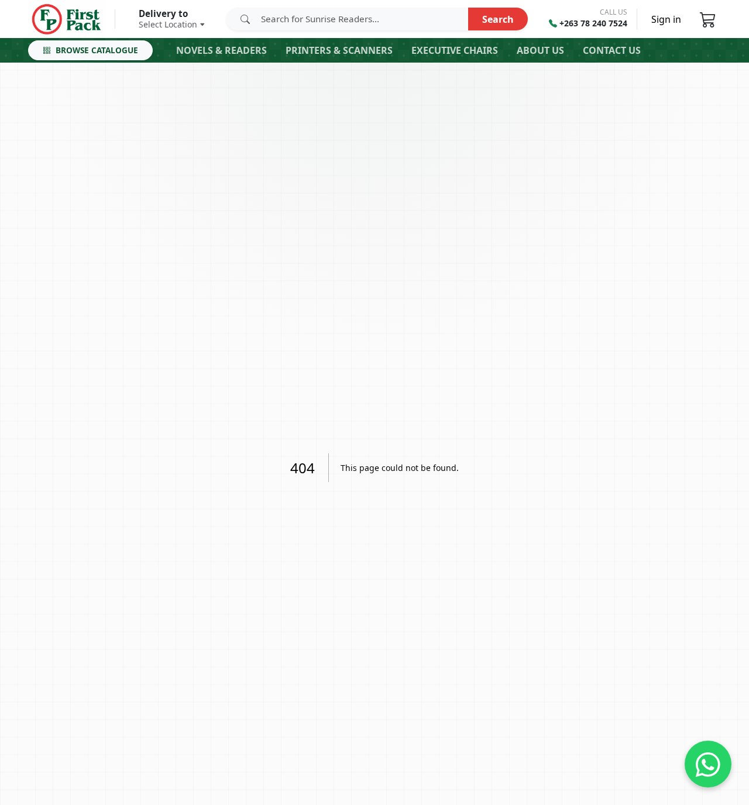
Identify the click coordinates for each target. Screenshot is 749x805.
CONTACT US (612, 50)
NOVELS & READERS (221, 50)
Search (498, 18)
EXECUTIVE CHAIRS (454, 50)
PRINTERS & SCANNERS (339, 50)
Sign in (666, 19)
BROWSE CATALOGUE (97, 50)
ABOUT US (540, 50)
